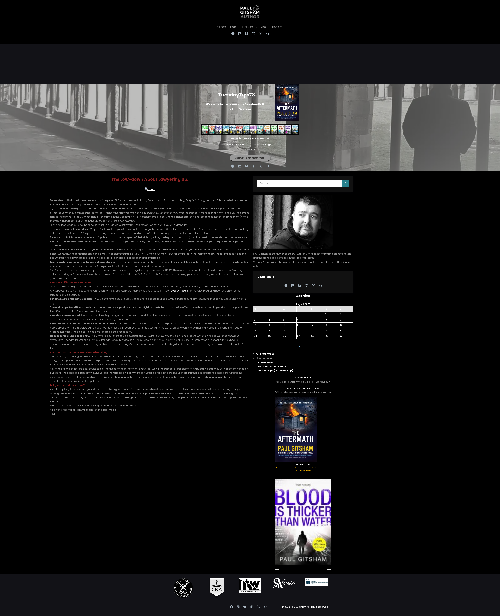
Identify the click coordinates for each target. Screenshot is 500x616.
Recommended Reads (272, 366)
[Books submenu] (238, 27)
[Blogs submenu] (268, 27)
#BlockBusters (303, 377)
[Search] (345, 183)
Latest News (265, 362)
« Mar (302, 346)
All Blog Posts (265, 354)
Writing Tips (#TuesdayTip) (275, 370)
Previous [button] (277, 570)
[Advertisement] (250, 62)
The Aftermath (303, 465)
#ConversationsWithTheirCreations (303, 388)
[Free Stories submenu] (256, 27)
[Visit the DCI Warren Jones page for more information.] (303, 522)
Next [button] (329, 570)
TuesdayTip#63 (178, 290)
